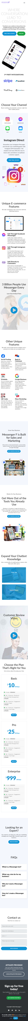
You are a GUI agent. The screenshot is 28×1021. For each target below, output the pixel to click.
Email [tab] (20, 132)
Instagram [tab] (7, 123)
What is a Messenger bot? (11, 867)
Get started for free (14, 451)
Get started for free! (14, 997)
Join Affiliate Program (14, 974)
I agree (15, 1018)
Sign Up (14, 714)
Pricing (21, 33)
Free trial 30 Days (9, 33)
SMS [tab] (8, 132)
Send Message (14, 948)
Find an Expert (14, 841)
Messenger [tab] (20, 123)
